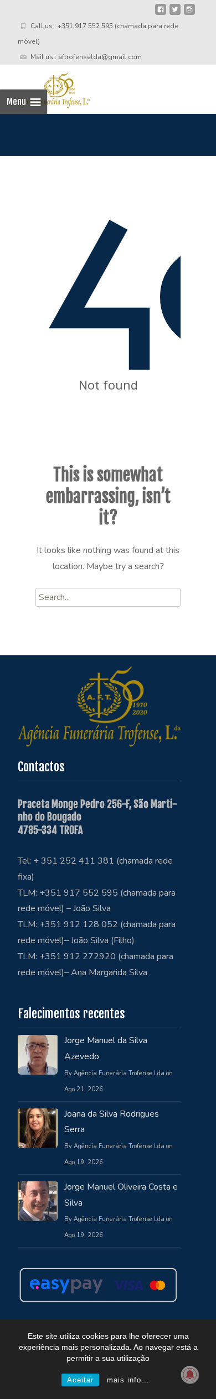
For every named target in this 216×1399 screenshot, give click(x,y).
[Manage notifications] (190, 1375)
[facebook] (160, 14)
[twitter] (175, 14)
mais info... (128, 1380)
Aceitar (80, 1380)
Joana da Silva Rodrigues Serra (111, 1122)
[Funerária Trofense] (45, 87)
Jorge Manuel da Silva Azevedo (105, 1048)
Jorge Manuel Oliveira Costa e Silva (121, 1195)
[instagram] (189, 14)
